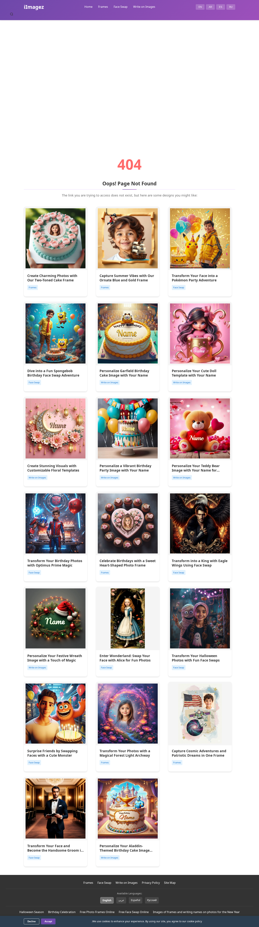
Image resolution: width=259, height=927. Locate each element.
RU (230, 7)
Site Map (170, 883)
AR (210, 7)
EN (200, 7)
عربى (121, 900)
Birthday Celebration (62, 912)
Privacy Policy (151, 883)
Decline (31, 921)
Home (88, 7)
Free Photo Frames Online (97, 912)
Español (135, 900)
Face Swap (121, 7)
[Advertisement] (129, 79)
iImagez (34, 6)
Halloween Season (31, 912)
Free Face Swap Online (134, 912)
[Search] (11, 14)
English (107, 900)
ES (220, 7)
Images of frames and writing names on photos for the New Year (196, 912)
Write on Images (144, 7)
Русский (152, 900)
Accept (48, 921)
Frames (103, 7)
